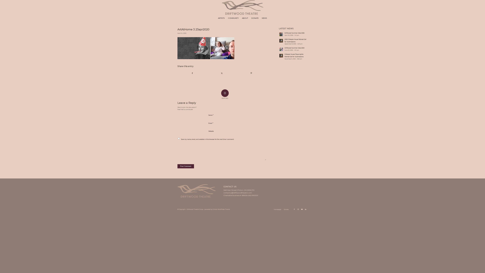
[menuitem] (221, 18)
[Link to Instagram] (298, 209)
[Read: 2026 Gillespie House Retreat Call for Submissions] (281, 40)
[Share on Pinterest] (251, 73)
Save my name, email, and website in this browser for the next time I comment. (207, 139)
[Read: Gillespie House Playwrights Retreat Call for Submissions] (281, 55)
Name (210, 115)
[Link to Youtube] (302, 209)
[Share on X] (221, 73)
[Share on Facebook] (192, 73)
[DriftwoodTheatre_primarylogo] (242, 7)
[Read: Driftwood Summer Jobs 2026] (281, 34)
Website (211, 131)
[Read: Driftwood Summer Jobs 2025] (281, 49)
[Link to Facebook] (294, 209)
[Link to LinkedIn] (306, 209)
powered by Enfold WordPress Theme (217, 209)
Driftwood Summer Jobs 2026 (294, 33)
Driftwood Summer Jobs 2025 (294, 48)
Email (210, 123)
